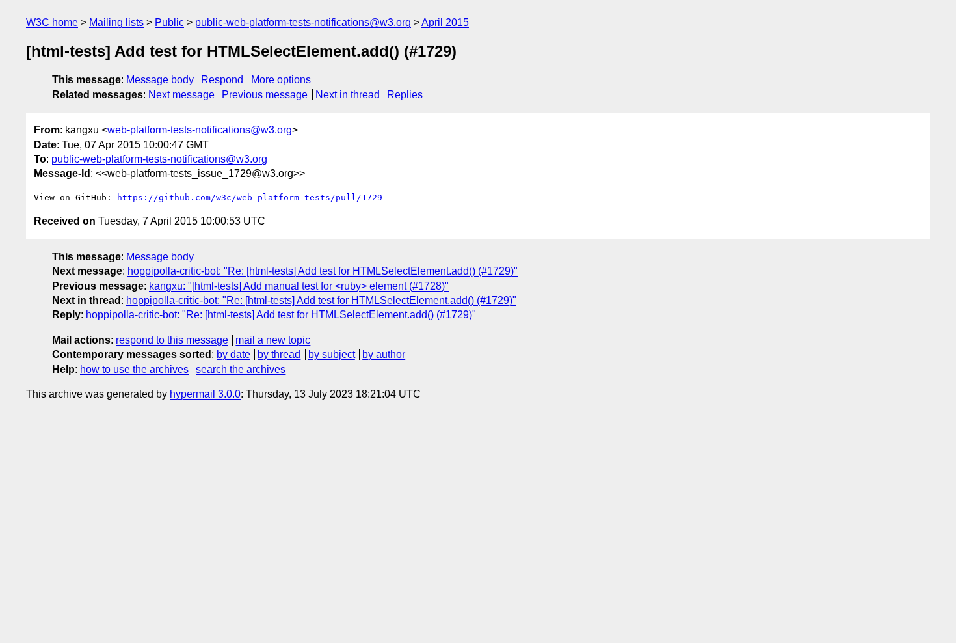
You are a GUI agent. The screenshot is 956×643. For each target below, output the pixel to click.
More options (281, 79)
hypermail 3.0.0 (205, 394)
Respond (222, 79)
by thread (279, 354)
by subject (331, 354)
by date (233, 354)
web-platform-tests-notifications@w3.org (199, 129)
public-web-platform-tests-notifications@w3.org (303, 22)
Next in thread (347, 94)
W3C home (52, 22)
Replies (405, 94)
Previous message (265, 94)
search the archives (240, 369)
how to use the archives (134, 369)
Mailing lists (116, 22)
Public (169, 22)
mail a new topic (272, 340)
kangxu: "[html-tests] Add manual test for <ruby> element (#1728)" (299, 286)
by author (383, 354)
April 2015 (445, 22)
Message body (160, 79)
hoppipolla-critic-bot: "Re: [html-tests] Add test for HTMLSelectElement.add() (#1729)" (322, 271)
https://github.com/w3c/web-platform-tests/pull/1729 (249, 197)
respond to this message (172, 340)
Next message (181, 94)
